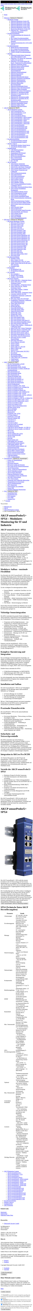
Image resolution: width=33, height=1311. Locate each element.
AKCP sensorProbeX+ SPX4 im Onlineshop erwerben (14, 903)
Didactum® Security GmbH (11, 1223)
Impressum (4, 1212)
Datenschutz (4, 1213)
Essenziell (5, 1295)
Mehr (2, 1288)
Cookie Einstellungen (6, 1272)
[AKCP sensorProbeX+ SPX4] (16, 847)
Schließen (3, 1274)
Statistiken (6, 1300)
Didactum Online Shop (7, 1215)
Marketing (6, 1304)
